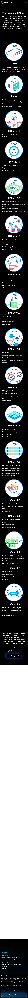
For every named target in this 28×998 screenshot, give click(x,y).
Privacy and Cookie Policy (6, 985)
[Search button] (23, 2)
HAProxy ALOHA (6, 968)
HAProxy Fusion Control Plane (9, 960)
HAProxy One (5, 955)
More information (17, 985)
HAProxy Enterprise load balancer (10, 957)
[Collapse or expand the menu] (26, 2)
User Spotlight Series (14, 656)
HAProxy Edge (5, 962)
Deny (13, 990)
